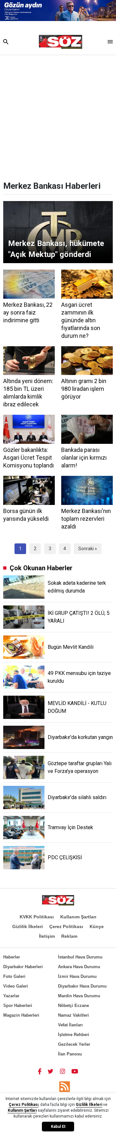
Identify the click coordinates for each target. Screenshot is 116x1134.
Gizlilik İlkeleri (27, 926)
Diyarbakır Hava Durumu (82, 986)
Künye (97, 926)
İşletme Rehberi (73, 1034)
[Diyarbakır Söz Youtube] (75, 1071)
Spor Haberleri (17, 1005)
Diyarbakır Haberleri (23, 966)
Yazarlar (11, 995)
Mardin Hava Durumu (79, 995)
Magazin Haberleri (21, 1015)
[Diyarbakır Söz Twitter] (50, 1071)
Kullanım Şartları (78, 916)
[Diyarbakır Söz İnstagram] (62, 1071)
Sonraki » (87, 548)
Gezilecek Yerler (74, 1044)
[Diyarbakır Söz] (60, 42)
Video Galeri (15, 986)
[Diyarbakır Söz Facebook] (39, 1071)
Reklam (69, 936)
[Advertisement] (58, 116)
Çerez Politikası (66, 926)
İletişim (47, 936)
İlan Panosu (70, 1054)
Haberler (11, 957)
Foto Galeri (14, 976)
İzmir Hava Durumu (77, 976)
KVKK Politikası (37, 916)
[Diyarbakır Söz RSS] (64, 1086)
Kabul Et (58, 1126)
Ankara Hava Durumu (79, 966)
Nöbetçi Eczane (73, 1005)
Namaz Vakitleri (73, 1015)
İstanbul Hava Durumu (80, 957)
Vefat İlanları (70, 1024)
